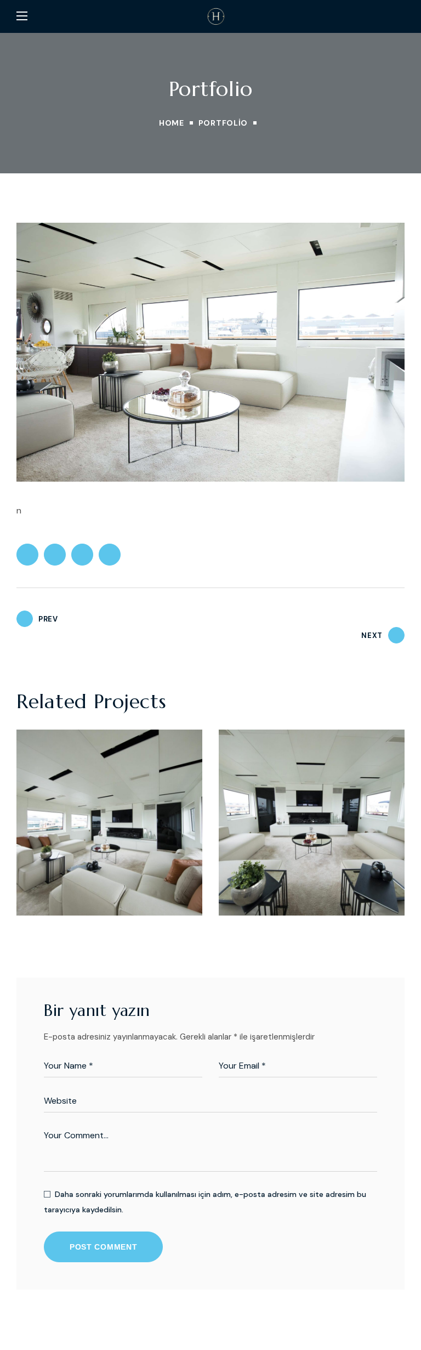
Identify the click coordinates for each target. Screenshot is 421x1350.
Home (171, 123)
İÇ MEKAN (56, 871)
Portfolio (223, 123)
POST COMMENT (103, 1246)
